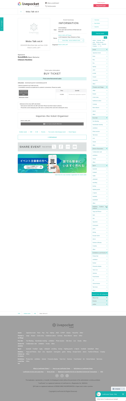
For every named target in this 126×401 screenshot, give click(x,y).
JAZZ (94, 70)
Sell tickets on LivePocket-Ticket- (83, 368)
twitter (54, 147)
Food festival (96, 276)
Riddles (94, 44)
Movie (99, 44)
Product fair (95, 256)
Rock (94, 56)
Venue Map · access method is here (71, 40)
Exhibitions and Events (99, 252)
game (94, 228)
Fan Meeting (96, 121)
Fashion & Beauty (97, 242)
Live (94, 138)
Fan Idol (95, 118)
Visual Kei (95, 80)
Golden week (23, 132)
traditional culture (97, 100)
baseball (95, 169)
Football (95, 172)
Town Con (95, 269)
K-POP (94, 73)
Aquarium (95, 222)
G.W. (36, 132)
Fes (93, 63)
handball (95, 196)
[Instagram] (68, 375)
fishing (94, 232)
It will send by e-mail (75, 147)
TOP (19, 313)
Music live (95, 298)
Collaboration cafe (97, 152)
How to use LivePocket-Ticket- (61, 368)
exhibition (95, 128)
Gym (94, 215)
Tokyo (69, 35)
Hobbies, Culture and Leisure (21, 354)
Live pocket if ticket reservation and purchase (28, 4)
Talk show (95, 135)
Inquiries (96, 26)
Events (95, 301)
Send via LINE (68, 147)
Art (93, 280)
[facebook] (63, 375)
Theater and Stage (98, 87)
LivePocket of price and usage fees (33, 371)
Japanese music (97, 52)
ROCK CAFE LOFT (63, 35)
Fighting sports (96, 189)
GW (31, 132)
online (94, 40)
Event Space (72, 132)
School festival (96, 283)
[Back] (21, 11)
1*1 (100, 46)
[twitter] (58, 375)
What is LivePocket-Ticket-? (41, 368)
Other (94, 83)
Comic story (96, 97)
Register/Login (101, 5)
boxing (94, 186)
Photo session (99, 42)
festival (94, 263)
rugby (94, 175)
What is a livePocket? (53, 3)
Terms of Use (51, 371)
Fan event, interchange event (57, 132)
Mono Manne (96, 107)
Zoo (94, 218)
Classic (94, 77)
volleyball (95, 179)
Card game (95, 225)
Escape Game (96, 235)
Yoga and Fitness (97, 211)
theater (94, 94)
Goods (94, 141)
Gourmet (104, 44)
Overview (96, 20)
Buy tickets (97, 23)
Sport (94, 165)
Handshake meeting (98, 124)
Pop (94, 59)
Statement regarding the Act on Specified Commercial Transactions (77, 371)
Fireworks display (97, 266)
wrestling (95, 182)
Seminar (95, 273)
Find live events (51, 6)
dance (94, 111)
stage (94, 90)
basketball (95, 199)
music (94, 49)
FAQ (101, 371)
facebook (61, 147)
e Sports (95, 193)
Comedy (99, 40)
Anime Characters (98, 148)
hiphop (94, 66)
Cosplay (95, 46)
